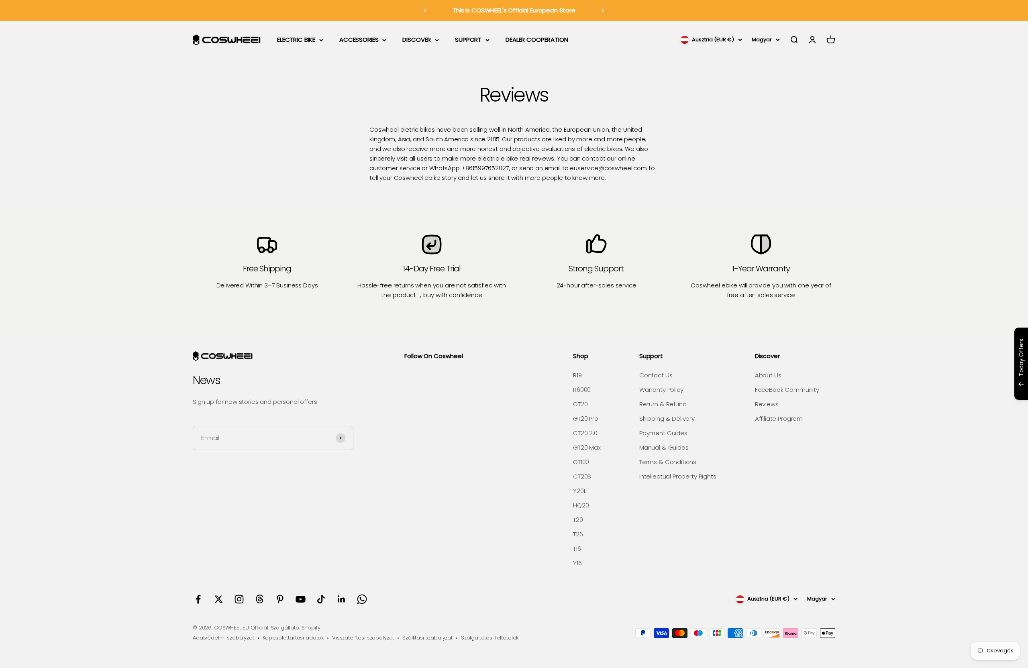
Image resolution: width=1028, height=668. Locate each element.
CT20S (582, 476)
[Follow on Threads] (259, 599)
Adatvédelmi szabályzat (223, 638)
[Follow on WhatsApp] (362, 599)
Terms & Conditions (667, 462)
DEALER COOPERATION (537, 39)
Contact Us (656, 375)
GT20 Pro (585, 418)
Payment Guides (663, 433)
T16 (577, 548)
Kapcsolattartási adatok (293, 638)
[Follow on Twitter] (218, 599)
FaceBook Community (787, 389)
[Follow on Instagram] (239, 599)
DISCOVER (416, 39)
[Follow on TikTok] (321, 599)
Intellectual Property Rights (677, 476)
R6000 (582, 389)
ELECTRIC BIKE (296, 39)
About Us (768, 375)
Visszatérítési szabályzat (363, 638)
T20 (578, 519)
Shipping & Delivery (667, 418)
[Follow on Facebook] (198, 599)
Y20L (579, 491)
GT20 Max (587, 447)
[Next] (603, 10)
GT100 (581, 462)
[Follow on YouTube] (300, 599)
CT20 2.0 (585, 433)
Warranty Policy (661, 389)
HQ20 (581, 505)
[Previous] (425, 10)
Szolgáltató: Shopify (295, 627)
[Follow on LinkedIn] (341, 599)
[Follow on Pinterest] (280, 599)
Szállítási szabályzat (427, 638)
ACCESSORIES (358, 39)
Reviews (767, 404)
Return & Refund (663, 404)
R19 (577, 375)
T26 (578, 534)
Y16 (577, 563)
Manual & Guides (664, 447)
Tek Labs (951, 389)
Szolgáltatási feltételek (489, 638)
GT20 (580, 404)
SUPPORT (468, 39)
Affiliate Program (779, 418)
